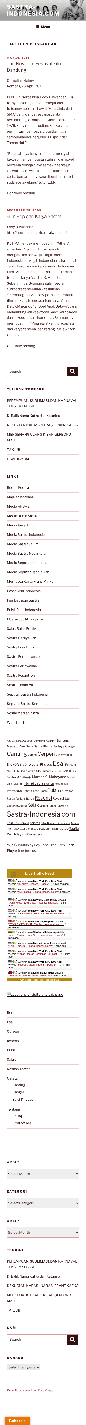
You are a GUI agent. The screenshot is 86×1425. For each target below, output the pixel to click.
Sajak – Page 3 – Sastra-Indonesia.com (40, 935)
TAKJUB (13, 450)
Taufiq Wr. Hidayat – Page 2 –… (35, 883)
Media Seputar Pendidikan (28, 572)
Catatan (13, 1078)
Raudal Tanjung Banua (20, 798)
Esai (58, 763)
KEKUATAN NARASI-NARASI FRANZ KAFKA (43, 425)
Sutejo (64, 828)
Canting (17, 753)
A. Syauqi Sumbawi (33, 740)
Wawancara (33, 834)
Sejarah (35, 823)
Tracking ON (52, 979)
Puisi (52, 790)
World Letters (18, 723)
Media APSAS (18, 506)
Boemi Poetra (18, 488)
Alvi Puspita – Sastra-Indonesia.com (38, 892)
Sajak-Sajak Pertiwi (22, 629)
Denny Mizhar (63, 754)
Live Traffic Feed (39, 873)
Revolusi (58, 798)
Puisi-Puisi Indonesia (24, 610)
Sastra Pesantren (21, 675)
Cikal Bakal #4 (18, 459)
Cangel (70, 746)
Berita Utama (43, 746)
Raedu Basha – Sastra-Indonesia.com (30, 975)
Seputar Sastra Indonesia (27, 694)
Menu (45, 27)
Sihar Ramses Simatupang (55, 823)
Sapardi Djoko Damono (53, 805)
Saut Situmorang (18, 823)
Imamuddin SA (60, 771)
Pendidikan (61, 783)
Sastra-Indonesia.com (33, 10)
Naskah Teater (18, 1069)
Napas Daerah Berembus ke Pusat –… (39, 954)
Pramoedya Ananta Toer (23, 790)
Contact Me (21, 1123)
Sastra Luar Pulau (21, 647)
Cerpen (46, 754)
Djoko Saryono (19, 764)
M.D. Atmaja (24, 777)
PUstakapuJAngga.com (25, 619)
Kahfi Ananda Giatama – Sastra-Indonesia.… (42, 913)
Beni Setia (26, 746)
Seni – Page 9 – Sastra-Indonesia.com (30, 945)
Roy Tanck (42, 845)
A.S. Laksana (14, 740)
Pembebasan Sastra (23, 600)
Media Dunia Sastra (22, 516)
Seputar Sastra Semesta (27, 704)
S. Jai (67, 798)
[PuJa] (17, 1116)
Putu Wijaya (65, 790)
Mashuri (18, 783)
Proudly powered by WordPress (30, 1390)
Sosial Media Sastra (23, 713)
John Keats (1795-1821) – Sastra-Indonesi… (34, 902)
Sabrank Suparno (17, 805)
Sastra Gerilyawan (21, 638)
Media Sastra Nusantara (26, 553)
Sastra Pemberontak (23, 657)
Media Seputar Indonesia (27, 563)
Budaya (58, 746)
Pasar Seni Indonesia (24, 591)
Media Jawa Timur (21, 525)
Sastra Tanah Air (20, 685)
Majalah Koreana (20, 497)
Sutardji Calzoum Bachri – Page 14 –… (39, 964)
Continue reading (21, 193)
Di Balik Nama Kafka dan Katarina (33, 416)
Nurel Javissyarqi (39, 783)
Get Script (25, 979)
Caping (32, 754)
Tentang (13, 1109)
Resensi (43, 798)
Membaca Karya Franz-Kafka (30, 582)
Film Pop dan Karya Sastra (33, 216)
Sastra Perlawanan (22, 666)
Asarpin (51, 740)
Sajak (33, 805)
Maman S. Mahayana (49, 777)
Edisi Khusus (41, 764)
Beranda (13, 1013)
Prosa (43, 790)
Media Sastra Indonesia (26, 535)
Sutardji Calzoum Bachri (45, 828)
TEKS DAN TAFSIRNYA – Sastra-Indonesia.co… (36, 924)
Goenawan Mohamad (35, 771)
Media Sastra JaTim (23, 544)
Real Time (38, 979)
